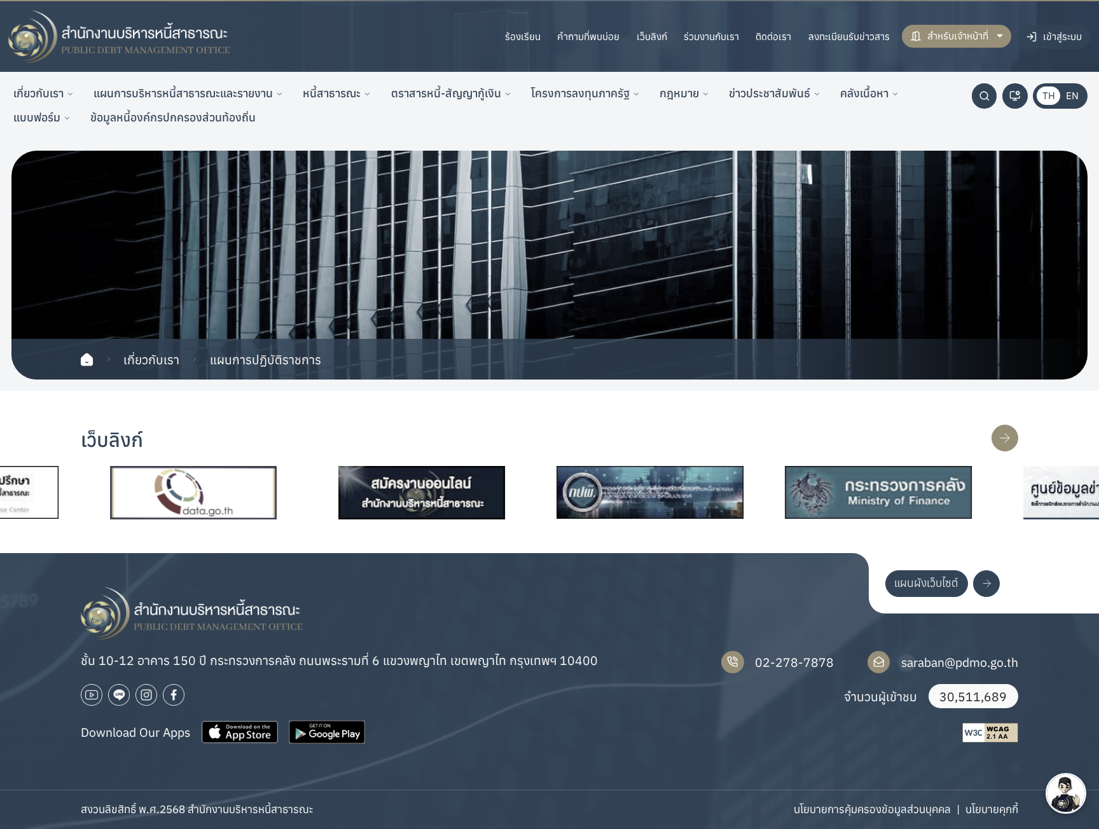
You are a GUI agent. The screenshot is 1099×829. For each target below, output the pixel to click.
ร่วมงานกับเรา (711, 36)
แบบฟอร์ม (36, 117)
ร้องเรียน (523, 36)
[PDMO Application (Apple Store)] (240, 732)
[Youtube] (91, 695)
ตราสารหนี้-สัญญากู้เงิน (446, 93)
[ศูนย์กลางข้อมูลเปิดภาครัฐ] (152, 492)
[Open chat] (1066, 793)
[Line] (119, 695)
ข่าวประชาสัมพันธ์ (769, 93)
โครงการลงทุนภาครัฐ (580, 93)
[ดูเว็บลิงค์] (1005, 438)
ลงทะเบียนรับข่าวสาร (849, 36)
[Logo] (119, 37)
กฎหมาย (679, 93)
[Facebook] (173, 695)
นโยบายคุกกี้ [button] (991, 809)
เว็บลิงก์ (652, 36)
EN (1072, 95)
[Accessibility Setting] (1015, 96)
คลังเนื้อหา (864, 93)
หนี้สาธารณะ (332, 93)
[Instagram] (146, 695)
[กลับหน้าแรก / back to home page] (87, 359)
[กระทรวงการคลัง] (837, 492)
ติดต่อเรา (773, 36)
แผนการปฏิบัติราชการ (265, 359)
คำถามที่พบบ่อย (588, 36)
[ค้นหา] (984, 96)
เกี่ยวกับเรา (38, 93)
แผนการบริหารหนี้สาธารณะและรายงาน (183, 93)
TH (1048, 95)
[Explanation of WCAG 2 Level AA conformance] (990, 732)
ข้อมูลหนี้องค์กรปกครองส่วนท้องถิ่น (173, 117)
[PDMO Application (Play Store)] (327, 732)
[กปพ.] (609, 492)
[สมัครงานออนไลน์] (381, 492)
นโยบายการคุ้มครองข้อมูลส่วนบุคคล (872, 809)
